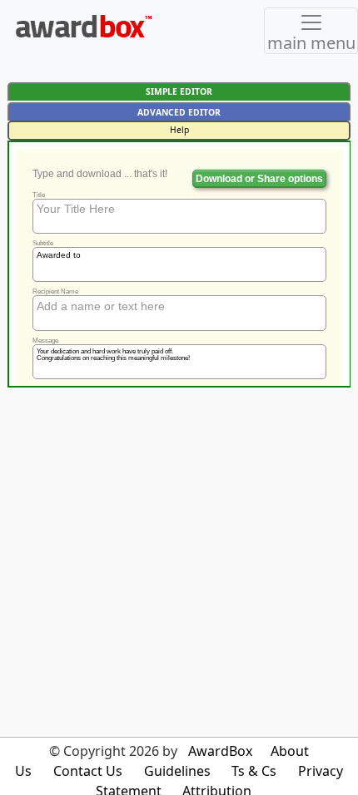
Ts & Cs (253, 771)
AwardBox (220, 751)
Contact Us (87, 771)
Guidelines (177, 771)
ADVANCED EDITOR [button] (179, 112)
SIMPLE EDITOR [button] (179, 91)
